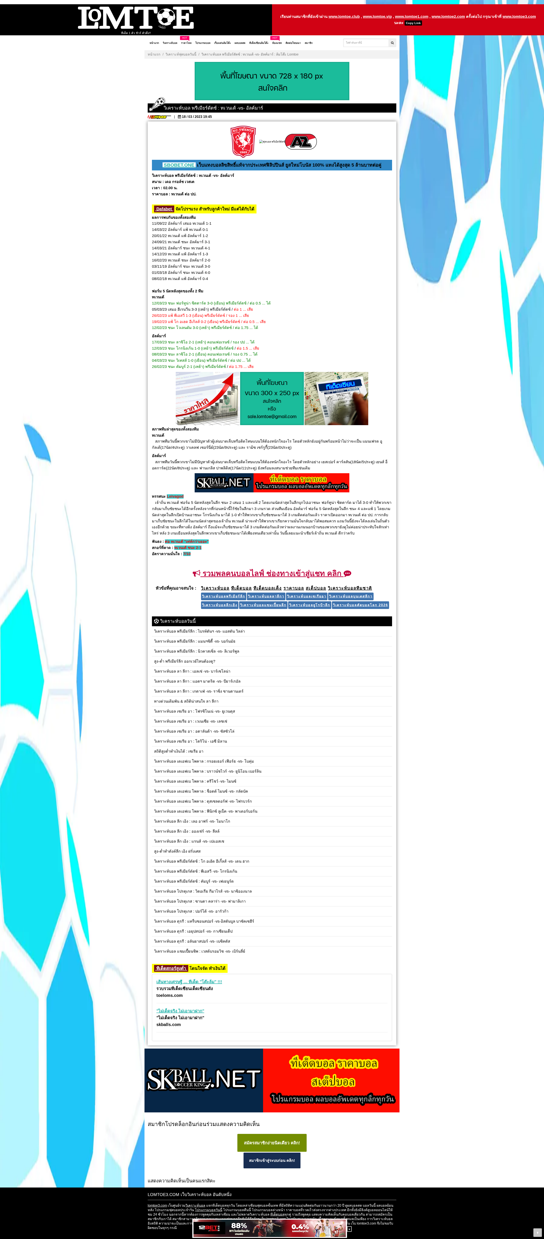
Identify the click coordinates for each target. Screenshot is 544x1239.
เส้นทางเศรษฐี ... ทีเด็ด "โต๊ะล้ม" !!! (189, 981)
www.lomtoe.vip (377, 16)
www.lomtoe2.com (448, 16)
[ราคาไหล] (207, 398)
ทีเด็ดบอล (277, 1214)
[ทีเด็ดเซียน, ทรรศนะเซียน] (336, 398)
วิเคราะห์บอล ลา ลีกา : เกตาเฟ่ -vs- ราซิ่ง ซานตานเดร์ (136, 33)
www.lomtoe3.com (519, 16)
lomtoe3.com (157, 1205)
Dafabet (164, 209)
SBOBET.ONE (179, 165)
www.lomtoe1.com (411, 16)
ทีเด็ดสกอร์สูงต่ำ (171, 968)
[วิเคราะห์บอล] (272, 81)
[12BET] (269, 1228)
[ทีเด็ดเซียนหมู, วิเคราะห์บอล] (272, 483)
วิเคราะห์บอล (195, 1205)
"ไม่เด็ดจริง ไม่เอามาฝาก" (180, 1011)
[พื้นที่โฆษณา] (272, 398)
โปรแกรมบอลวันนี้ (208, 1210)
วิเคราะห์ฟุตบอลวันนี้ (181, 54)
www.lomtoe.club (344, 16)
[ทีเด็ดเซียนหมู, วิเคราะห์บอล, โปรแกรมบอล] (272, 1080)
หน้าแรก (154, 54)
